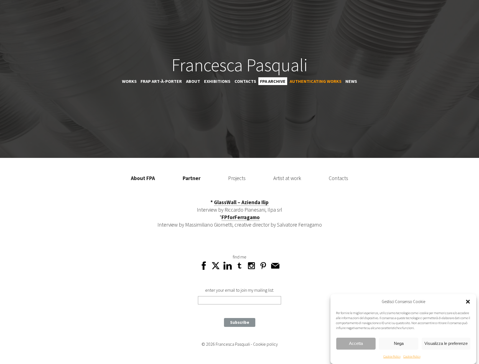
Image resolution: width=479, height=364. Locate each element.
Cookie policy (265, 344)
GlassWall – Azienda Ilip (241, 202)
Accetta (356, 343)
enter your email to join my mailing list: (239, 290)
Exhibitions (217, 81)
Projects (237, 178)
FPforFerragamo (240, 217)
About (193, 81)
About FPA (143, 178)
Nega (399, 343)
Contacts (245, 81)
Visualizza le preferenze (446, 343)
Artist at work (287, 178)
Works (129, 81)
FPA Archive (273, 81)
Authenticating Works (316, 81)
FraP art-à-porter (161, 81)
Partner (191, 178)
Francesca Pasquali (240, 65)
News (351, 81)
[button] (468, 301)
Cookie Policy (392, 356)
